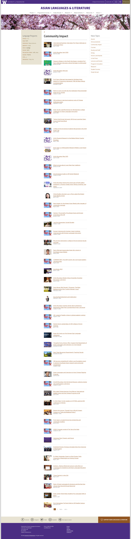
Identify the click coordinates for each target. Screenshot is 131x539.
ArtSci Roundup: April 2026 (60, 52)
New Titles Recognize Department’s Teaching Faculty (68, 352)
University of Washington (29, 535)
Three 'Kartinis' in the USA (60, 475)
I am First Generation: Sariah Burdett (63, 222)
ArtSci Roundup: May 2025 (60, 156)
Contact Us (69, 532)
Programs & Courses (44, 13)
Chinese (24, 38)
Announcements (95, 42)
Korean (24, 50)
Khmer (24, 48)
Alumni (93, 39)
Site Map (68, 529)
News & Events (78, 13)
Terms (68, 528)
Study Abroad (57, 13)
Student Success (95, 69)
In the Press (94, 58)
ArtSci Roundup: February (60, 70)
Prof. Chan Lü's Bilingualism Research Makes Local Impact (69, 148)
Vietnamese (25, 59)
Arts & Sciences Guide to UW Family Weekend (66, 174)
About (98, 13)
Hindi (24, 41)
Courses (93, 47)
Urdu (24, 57)
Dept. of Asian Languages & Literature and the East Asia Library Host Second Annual (69, 485)
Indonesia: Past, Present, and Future (63, 438)
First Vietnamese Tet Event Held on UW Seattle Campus (69, 503)
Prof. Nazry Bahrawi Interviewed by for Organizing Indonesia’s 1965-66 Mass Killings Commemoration (69, 81)
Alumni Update (70, 530)
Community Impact (96, 44)
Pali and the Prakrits (27, 52)
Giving (92, 53)
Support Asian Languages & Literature (115, 519)
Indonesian (25, 43)
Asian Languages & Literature (65, 8)
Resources (89, 13)
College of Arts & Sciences (98, 2)
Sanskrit (24, 54)
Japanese (25, 45)
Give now (127, 2)
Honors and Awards (96, 55)
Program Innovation (96, 64)
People (32, 13)
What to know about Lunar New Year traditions (66, 165)
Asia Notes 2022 (57, 269)
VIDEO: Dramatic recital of (66, 429)
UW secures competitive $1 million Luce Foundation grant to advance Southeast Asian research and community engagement (69, 363)
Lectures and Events (96, 61)
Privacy (68, 526)
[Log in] (116, 2)
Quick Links (109, 2)
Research (67, 13)
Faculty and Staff (95, 50)
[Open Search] (120, 2)
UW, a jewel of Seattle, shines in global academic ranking (69, 315)
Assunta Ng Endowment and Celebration (64, 297)
